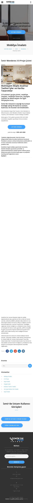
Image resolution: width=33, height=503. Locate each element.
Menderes (23, 49)
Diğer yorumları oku (12, 425)
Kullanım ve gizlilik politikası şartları (14, 499)
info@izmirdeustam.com (16, 478)
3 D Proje (6, 379)
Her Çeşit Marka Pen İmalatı (11, 389)
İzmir (16, 49)
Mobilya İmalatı (8, 376)
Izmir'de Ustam (8, 49)
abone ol (16, 462)
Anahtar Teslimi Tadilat (10, 386)
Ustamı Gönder (16, 32)
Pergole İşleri (7, 384)
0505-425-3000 (20, 132)
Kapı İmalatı (7, 381)
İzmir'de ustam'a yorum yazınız (16, 419)
